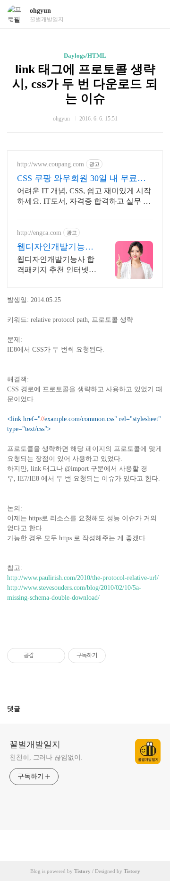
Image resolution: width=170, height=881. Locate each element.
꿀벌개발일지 (34, 744)
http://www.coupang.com (50, 164)
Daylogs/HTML (85, 55)
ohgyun (40, 10)
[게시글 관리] (54, 655)
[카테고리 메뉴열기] (153, 14)
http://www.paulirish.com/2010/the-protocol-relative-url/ (83, 577)
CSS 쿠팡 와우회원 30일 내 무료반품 (81, 178)
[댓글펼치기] (24, 708)
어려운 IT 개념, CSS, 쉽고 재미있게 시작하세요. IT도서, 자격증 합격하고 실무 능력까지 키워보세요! (84, 197)
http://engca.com (39, 232)
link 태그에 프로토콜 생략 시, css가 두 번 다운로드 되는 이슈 (85, 83)
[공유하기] (43, 655)
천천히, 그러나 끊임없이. (46, 757)
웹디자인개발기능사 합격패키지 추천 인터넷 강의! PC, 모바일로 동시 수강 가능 (55, 265)
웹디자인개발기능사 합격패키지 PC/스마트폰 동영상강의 (55, 247)
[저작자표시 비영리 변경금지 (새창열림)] (118, 655)
